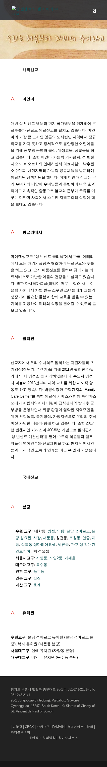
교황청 (17, 727)
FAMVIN (58, 727)
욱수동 (41, 564)
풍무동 (39, 571)
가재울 (70, 558)
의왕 (60, 531)
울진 (37, 578)
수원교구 (43, 727)
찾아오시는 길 (68, 738)
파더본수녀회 (20, 732)
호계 (37, 585)
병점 (51, 531)
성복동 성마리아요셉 (38, 544)
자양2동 (55, 558)
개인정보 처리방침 (42, 738)
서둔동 (48, 538)
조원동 (74, 538)
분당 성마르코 (78, 531)
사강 (37, 538)
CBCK (29, 727)
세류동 (63, 544)
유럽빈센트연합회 (80, 727)
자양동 (41, 558)
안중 (86, 538)
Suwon (48, 711)
